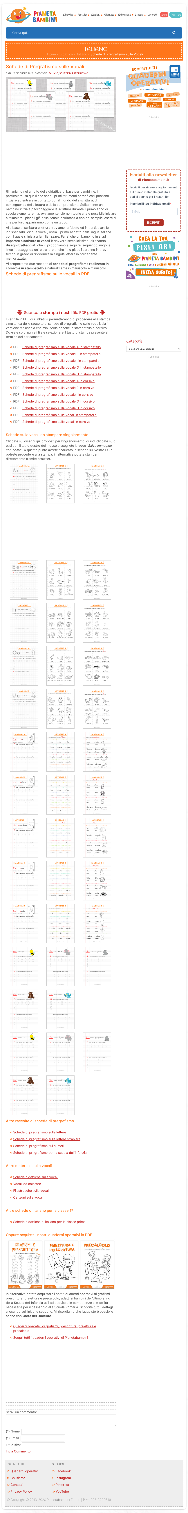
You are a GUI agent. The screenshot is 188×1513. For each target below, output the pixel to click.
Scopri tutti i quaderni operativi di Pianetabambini (50, 1337)
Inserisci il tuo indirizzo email (150, 203)
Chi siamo (17, 1478)
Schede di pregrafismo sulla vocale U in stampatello (61, 374)
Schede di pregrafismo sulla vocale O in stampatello (61, 367)
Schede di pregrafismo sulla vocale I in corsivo (57, 394)
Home (51, 54)
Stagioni (95, 15)
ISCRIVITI (153, 222)
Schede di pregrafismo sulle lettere (39, 1132)
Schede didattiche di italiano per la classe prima (49, 1222)
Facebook (63, 1471)
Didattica (68, 15)
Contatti (16, 1485)
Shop (164, 15)
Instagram (63, 1478)
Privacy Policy (21, 1491)
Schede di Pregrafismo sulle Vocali (45, 66)
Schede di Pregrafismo (73, 73)
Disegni (139, 15)
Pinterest (62, 1485)
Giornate (109, 15)
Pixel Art (176, 15)
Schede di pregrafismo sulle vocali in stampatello (59, 415)
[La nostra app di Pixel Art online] (153, 278)
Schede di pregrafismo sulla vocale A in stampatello (61, 347)
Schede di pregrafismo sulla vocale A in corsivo (58, 381)
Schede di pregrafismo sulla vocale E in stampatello (61, 354)
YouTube (62, 1491)
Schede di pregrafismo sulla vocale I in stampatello (61, 361)
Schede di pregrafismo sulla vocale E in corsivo (58, 388)
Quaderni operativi (24, 1471)
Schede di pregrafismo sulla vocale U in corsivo (58, 408)
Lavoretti (152, 15)
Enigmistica (124, 15)
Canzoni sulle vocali (28, 1197)
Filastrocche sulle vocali (31, 1190)
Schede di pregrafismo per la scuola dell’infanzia (50, 1153)
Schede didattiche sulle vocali (35, 1177)
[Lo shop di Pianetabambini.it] (153, 87)
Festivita (82, 15)
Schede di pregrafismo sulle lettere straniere (46, 1139)
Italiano (81, 54)
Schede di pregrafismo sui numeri (38, 1146)
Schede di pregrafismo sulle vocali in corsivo (56, 422)
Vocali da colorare (27, 1184)
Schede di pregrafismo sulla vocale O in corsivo (58, 401)
